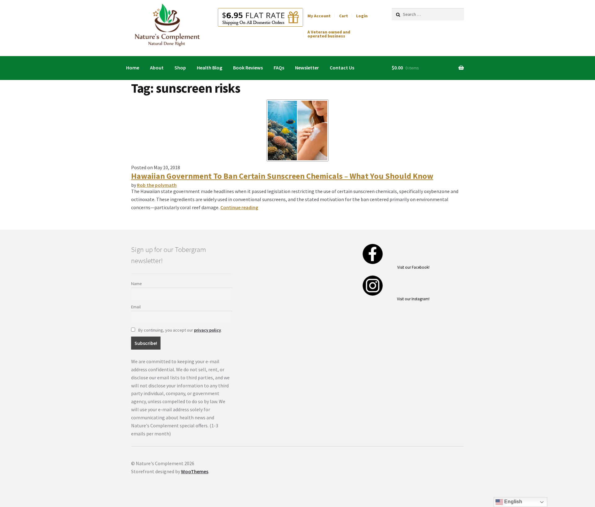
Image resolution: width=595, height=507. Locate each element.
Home (132, 67)
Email (136, 307)
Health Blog (209, 67)
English (512, 501)
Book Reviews (248, 67)
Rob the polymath (157, 185)
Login (362, 16)
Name (136, 283)
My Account (319, 16)
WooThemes (194, 471)
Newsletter (307, 67)
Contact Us (342, 67)
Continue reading (239, 207)
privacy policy (207, 330)
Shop (180, 67)
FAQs (279, 67)
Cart (343, 16)
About (157, 67)
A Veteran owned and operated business (328, 34)
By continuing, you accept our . (179, 330)
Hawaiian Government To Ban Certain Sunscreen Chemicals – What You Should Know (282, 176)
